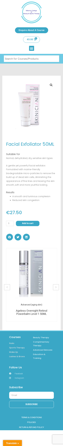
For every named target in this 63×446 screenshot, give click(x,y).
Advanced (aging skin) (31, 304)
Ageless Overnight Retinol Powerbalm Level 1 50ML (31, 312)
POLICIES (31, 422)
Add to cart (27, 223)
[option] (31, 285)
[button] (31, 48)
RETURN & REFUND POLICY (31, 427)
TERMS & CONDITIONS (31, 417)
